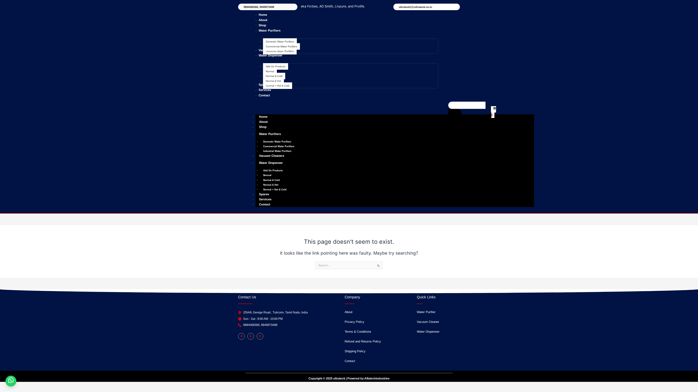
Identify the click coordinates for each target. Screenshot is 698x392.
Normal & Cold (271, 180)
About (263, 122)
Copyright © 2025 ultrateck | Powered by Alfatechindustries (349, 378)
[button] (10, 381)
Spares (264, 194)
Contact (264, 204)
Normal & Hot (270, 184)
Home (263, 117)
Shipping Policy (355, 351)
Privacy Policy (354, 322)
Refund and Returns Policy (363, 341)
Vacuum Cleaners (271, 156)
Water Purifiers (270, 134)
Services (265, 199)
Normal (267, 175)
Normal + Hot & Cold (274, 189)
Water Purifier (426, 312)
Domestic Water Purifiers (277, 141)
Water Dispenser (271, 163)
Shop (262, 127)
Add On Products (273, 170)
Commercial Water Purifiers (278, 146)
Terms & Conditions (358, 331)
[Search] (455, 113)
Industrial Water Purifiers (277, 151)
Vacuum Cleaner (428, 322)
